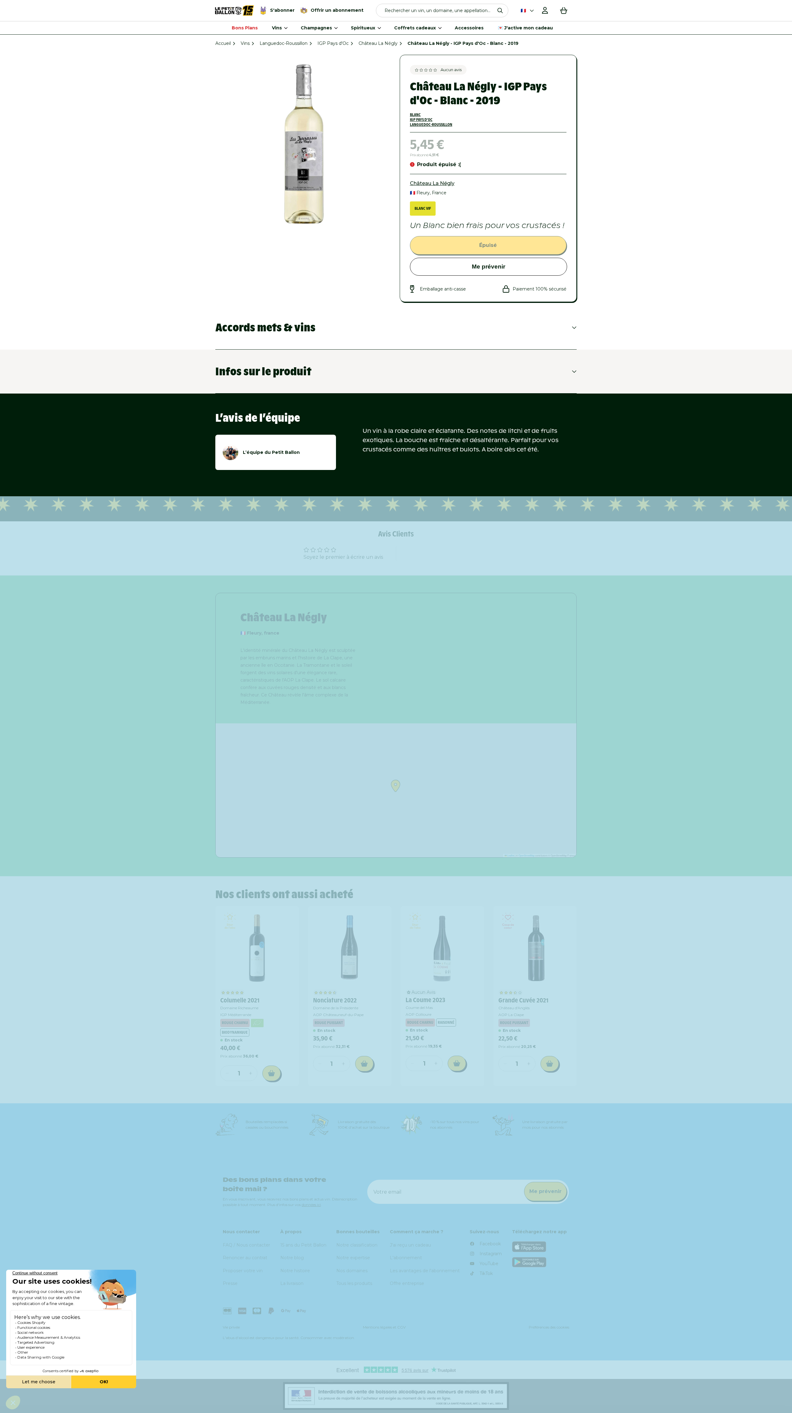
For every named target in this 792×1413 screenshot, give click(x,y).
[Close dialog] (540, 626)
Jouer (473, 795)
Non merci (473, 816)
